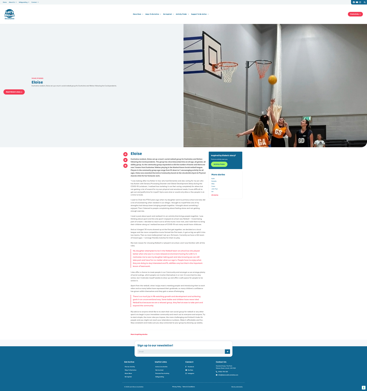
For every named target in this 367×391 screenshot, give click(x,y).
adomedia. (239, 387)
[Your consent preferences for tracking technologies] (363, 387)
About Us (12, 2)
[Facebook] (354, 2)
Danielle (213, 181)
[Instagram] (360, 2)
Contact (34, 2)
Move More (137, 14)
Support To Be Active (199, 14)
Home (5, 2)
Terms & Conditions (188, 387)
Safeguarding (23, 2)
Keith (213, 178)
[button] (364, 2)
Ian (212, 191)
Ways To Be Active (152, 14)
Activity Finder (181, 14)
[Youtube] (357, 2)
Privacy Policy (176, 387)
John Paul (214, 189)
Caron (213, 186)
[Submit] (227, 351)
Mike (212, 184)
